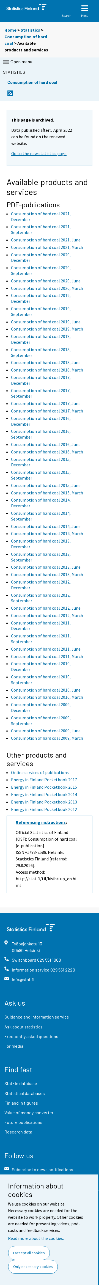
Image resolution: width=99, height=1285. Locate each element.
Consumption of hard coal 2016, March (47, 452)
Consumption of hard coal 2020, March (47, 288)
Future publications (23, 1122)
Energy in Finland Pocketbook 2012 (44, 809)
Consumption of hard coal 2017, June (46, 403)
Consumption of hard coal (32, 82)
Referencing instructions (41, 822)
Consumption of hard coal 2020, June (46, 281)
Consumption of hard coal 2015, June (46, 485)
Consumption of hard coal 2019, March (47, 329)
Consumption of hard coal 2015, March (47, 493)
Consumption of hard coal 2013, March (47, 574)
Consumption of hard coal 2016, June (46, 444)
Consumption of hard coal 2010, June (46, 690)
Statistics (30, 30)
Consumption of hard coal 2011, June (46, 649)
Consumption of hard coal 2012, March (47, 615)
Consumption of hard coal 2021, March (47, 247)
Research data (18, 1131)
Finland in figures (21, 1102)
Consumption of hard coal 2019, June (46, 321)
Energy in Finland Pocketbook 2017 (44, 779)
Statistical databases (24, 1093)
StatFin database (20, 1083)
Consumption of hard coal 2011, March (47, 656)
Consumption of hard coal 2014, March (47, 533)
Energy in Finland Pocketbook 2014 (44, 794)
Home (10, 30)
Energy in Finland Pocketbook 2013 (44, 802)
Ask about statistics (23, 1026)
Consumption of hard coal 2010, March (47, 697)
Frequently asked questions (31, 1036)
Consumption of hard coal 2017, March (47, 411)
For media (13, 1046)
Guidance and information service (36, 1016)
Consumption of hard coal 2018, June (46, 362)
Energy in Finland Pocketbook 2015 (44, 787)
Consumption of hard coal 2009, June (46, 730)
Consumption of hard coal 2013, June (46, 567)
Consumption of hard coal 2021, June (46, 240)
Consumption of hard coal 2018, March (47, 370)
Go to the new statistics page (39, 153)
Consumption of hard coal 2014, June (46, 526)
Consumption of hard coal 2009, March (47, 738)
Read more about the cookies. (36, 1238)
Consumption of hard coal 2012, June (46, 608)
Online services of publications (40, 772)
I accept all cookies (29, 1252)
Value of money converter (29, 1112)
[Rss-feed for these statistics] (10, 94)
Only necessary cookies (33, 1266)
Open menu (21, 61)
